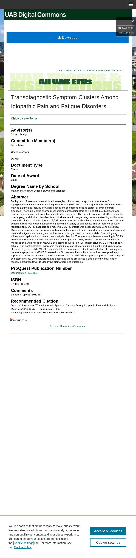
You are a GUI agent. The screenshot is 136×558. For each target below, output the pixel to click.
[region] (68, 536)
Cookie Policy (23, 547)
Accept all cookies (108, 531)
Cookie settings (23, 543)
